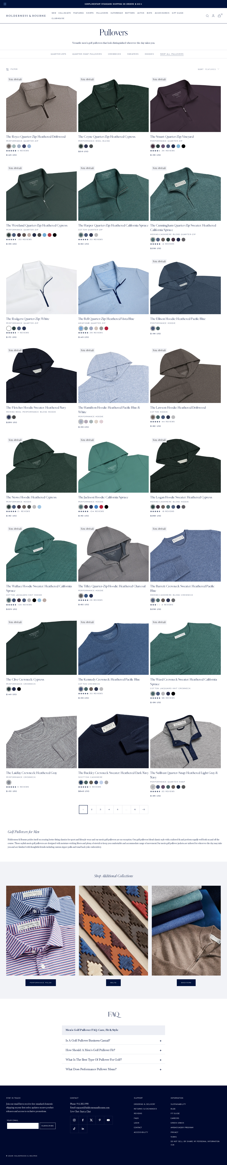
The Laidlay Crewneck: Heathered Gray (31, 773)
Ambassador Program (182, 1127)
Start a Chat (85, 1112)
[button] (208, 69)
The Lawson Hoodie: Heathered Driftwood (178, 407)
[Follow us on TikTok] (74, 1128)
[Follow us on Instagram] (74, 1120)
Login (136, 1123)
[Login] (213, 15)
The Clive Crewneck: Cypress (25, 679)
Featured (78, 13)
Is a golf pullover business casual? (88, 1040)
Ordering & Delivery (144, 1104)
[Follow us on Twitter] (91, 1120)
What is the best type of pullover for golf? (94, 1059)
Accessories (162, 13)
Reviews (138, 1113)
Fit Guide (175, 1113)
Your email (13, 1120)
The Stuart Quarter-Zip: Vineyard (171, 136)
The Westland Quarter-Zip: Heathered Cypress (37, 225)
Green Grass (177, 1123)
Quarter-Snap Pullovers (87, 54)
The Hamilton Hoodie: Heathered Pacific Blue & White (109, 410)
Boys (149, 13)
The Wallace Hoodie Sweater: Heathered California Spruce (39, 588)
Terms (174, 1137)
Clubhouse (58, 18)
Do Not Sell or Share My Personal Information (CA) (195, 1143)
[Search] (207, 16)
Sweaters (133, 54)
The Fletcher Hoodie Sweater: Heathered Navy (36, 407)
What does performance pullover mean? (91, 1069)
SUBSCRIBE (47, 1125)
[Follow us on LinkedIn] (83, 1128)
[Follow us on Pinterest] (100, 1120)
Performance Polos (41, 983)
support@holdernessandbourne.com (92, 1108)
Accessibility (141, 1132)
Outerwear (117, 13)
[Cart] (219, 15)
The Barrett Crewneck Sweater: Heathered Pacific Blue (182, 588)
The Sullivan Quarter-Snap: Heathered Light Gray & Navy (184, 775)
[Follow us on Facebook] (83, 1120)
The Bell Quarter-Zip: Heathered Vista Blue (106, 319)
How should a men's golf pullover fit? (90, 1050)
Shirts (90, 13)
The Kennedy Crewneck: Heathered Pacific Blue (109, 679)
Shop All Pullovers (172, 54)
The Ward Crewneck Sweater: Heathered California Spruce (183, 682)
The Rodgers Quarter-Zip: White (27, 319)
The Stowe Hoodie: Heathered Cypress (31, 497)
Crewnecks (114, 54)
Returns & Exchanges (145, 1109)
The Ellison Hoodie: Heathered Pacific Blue (177, 319)
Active (140, 13)
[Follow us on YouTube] (108, 1120)
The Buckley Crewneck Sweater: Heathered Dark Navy (113, 773)
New (54, 13)
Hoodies (149, 54)
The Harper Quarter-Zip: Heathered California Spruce (113, 225)
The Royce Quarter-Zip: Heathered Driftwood (35, 136)
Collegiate (65, 13)
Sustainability (178, 1104)
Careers (175, 1118)
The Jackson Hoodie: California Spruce (103, 497)
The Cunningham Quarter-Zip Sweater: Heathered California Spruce (183, 228)
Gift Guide (177, 13)
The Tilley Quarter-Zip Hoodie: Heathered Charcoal (112, 586)
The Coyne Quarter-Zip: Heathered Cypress (107, 136)
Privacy (174, 1132)
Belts (113, 983)
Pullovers (102, 13)
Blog (173, 1109)
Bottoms (130, 13)
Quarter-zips (58, 54)
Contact (138, 1127)
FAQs (136, 1118)
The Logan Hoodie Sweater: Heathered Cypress (181, 497)
